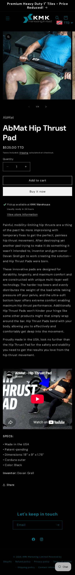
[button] (7, 18)
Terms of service (62, 561)
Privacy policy (42, 561)
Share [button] (10, 485)
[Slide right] (46, 106)
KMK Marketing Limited (35, 556)
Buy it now (38, 191)
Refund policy (23, 561)
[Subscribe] (58, 525)
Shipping (23, 152)
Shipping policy (26, 567)
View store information (22, 214)
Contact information (49, 567)
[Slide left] (29, 106)
